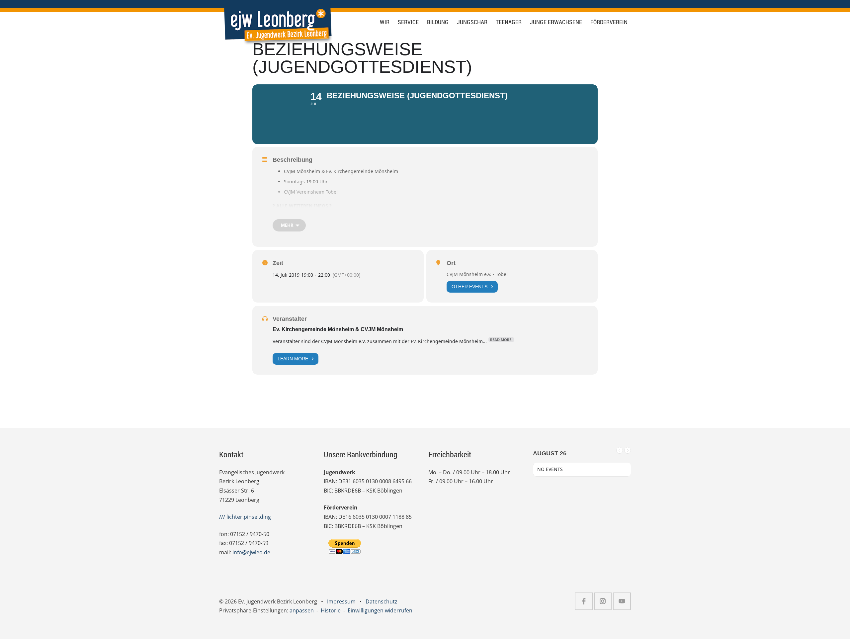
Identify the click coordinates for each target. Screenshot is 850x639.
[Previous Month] (619, 450)
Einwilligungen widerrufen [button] (380, 610)
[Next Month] (627, 450)
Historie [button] (331, 610)
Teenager (509, 22)
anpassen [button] (302, 610)
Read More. (501, 339)
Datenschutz (381, 601)
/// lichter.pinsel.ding (245, 516)
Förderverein (609, 22)
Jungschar (472, 22)
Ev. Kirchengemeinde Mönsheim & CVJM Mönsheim (338, 329)
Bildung (438, 22)
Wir (384, 22)
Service (408, 22)
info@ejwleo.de (251, 552)
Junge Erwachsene (556, 22)
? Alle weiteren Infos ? (302, 206)
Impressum (341, 601)
